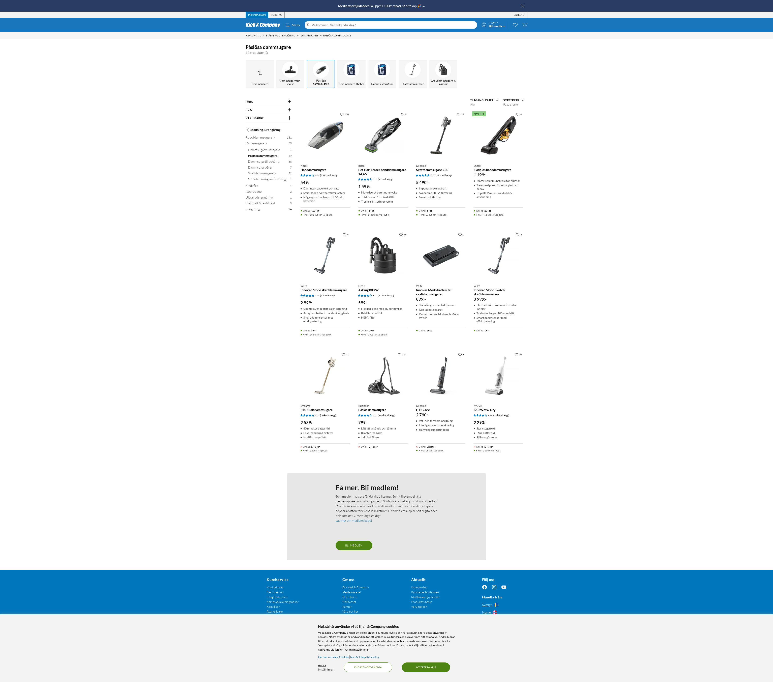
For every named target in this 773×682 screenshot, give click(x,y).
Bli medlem (354, 545)
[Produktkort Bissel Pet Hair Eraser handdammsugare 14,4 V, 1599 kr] (383, 135)
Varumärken (419, 606)
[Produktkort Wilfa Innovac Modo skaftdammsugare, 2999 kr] (325, 255)
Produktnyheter (421, 601)
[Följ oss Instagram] (494, 587)
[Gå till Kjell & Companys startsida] (264, 25)
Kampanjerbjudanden (425, 592)
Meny (296, 25)
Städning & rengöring (265, 129)
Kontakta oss (275, 587)
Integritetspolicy (277, 597)
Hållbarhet (349, 601)
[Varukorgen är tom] (525, 24)
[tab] (257, 15)
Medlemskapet (351, 592)
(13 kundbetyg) (386, 295)
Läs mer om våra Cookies (333, 657)
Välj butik (327, 214)
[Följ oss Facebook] (484, 587)
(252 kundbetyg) (329, 175)
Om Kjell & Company (355, 587)
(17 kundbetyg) (444, 175)
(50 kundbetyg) (328, 415)
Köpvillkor (273, 606)
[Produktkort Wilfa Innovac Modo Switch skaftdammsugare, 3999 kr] (498, 255)
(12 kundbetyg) (501, 415)
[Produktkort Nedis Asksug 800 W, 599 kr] (383, 255)
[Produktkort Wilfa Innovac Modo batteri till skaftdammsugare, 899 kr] (440, 255)
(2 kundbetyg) (385, 179)
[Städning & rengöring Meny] (298, 35)
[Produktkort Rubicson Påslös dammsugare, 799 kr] (383, 375)
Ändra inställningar (326, 667)
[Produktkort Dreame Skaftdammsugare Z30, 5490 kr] (440, 135)
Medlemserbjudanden (425, 597)
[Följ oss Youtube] (503, 587)
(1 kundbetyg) (327, 295)
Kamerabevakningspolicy (283, 601)
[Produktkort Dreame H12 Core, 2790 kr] (440, 375)
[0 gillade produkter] (515, 24)
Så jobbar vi (350, 597)
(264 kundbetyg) (386, 415)
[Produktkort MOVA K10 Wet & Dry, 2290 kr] (498, 375)
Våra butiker (350, 611)
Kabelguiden (419, 587)
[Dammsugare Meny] (321, 35)
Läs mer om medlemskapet (354, 520)
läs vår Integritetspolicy (364, 657)
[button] (266, 52)
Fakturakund (275, 592)
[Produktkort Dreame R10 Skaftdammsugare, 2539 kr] (325, 375)
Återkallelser (275, 611)
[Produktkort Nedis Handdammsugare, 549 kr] (325, 135)
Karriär (347, 606)
